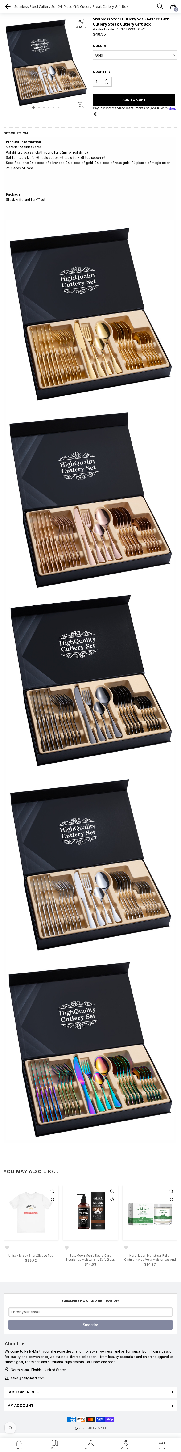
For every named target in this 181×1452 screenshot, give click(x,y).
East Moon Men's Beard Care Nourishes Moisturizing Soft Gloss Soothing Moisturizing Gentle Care (31, 1258)
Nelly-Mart (97, 1428)
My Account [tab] (20, 1406)
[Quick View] (52, 1191)
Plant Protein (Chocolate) (150, 1256)
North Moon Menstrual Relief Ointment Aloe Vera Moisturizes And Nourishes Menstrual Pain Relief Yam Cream (90, 1258)
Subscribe (90, 1325)
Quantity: (102, 72)
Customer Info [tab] (23, 1392)
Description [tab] (16, 133)
